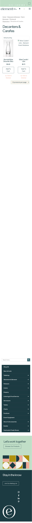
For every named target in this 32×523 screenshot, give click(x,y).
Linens (16, 388)
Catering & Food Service (16, 396)
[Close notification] (29, 3)
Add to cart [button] (8, 70)
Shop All (6, 367)
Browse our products (12, 446)
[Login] (24, 9)
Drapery (6, 392)
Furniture (16, 413)
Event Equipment (9, 417)
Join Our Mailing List (10, 483)
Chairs (16, 409)
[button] (8, 77)
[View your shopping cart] (19, 9)
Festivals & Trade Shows (16, 430)
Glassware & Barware (13, 17)
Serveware (16, 401)
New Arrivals (7, 371)
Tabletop (16, 375)
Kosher (16, 426)
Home (4, 17)
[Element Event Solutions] (9, 9)
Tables (16, 405)
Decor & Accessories (16, 422)
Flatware (16, 384)
